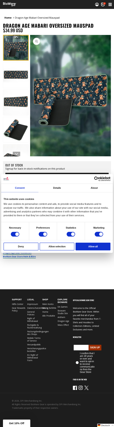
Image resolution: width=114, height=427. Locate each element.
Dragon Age (63, 321)
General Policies (31, 313)
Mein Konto (48, 304)
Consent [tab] (20, 188)
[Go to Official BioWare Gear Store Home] (30, 4)
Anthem (61, 317)
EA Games (63, 306)
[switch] (43, 234)
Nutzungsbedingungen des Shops (38, 333)
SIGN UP (95, 347)
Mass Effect (63, 324)
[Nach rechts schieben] (16, 154)
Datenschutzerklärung (37, 308)
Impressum (32, 304)
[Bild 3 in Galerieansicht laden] (16, 102)
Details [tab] (57, 188)
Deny (21, 246)
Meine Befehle (49, 308)
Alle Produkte (48, 315)
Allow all (93, 246)
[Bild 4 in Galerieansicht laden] (16, 130)
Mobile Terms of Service (34, 339)
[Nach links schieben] (16, 37)
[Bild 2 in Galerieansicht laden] (16, 75)
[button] (110, 4)
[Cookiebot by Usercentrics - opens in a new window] (97, 178)
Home (8, 17)
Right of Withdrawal (32, 319)
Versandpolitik (34, 344)
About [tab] (94, 188)
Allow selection (57, 246)
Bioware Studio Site (63, 312)
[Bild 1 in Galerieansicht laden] (16, 48)
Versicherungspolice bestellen (36, 349)
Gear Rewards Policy (18, 309)
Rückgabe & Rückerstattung (34, 326)
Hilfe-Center (17, 304)
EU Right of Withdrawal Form (32, 358)
